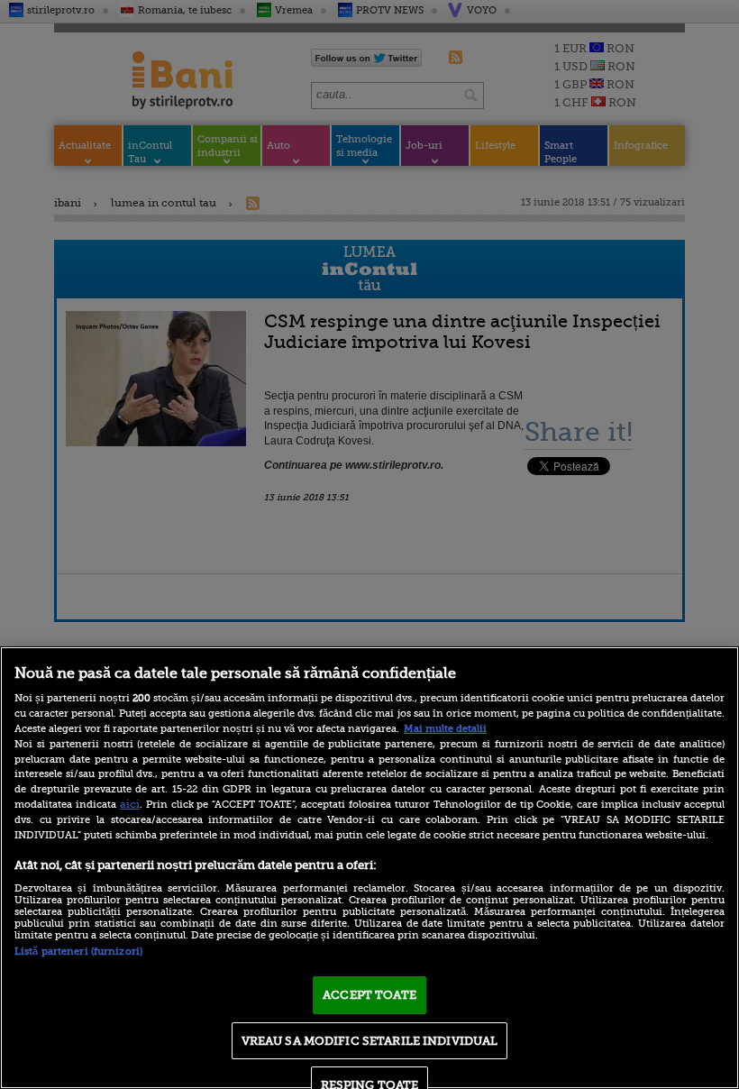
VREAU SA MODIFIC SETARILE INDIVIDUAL (370, 1041)
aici (130, 804)
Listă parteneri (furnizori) (78, 951)
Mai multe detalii (445, 729)
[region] (369, 867)
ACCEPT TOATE (369, 995)
